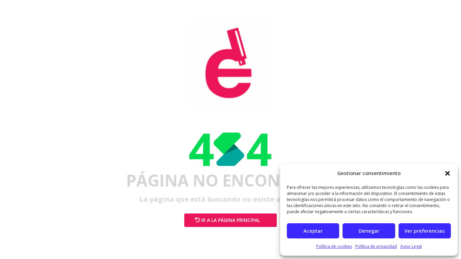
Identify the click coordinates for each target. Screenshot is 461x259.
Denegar (369, 230)
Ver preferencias (424, 230)
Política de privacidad (376, 246)
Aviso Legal (411, 246)
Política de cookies (334, 246)
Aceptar (313, 230)
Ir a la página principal (230, 220)
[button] (447, 173)
